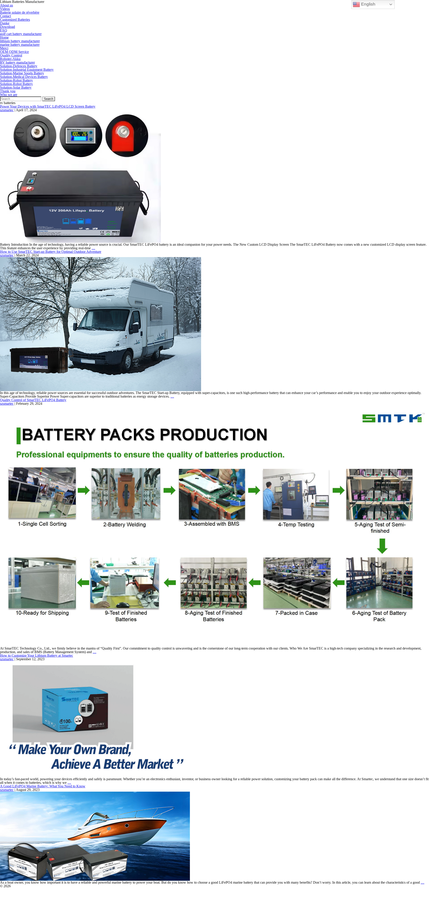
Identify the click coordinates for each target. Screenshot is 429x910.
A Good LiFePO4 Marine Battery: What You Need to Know (42, 786)
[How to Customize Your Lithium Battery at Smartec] (92, 719)
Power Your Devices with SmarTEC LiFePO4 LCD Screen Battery (47, 106)
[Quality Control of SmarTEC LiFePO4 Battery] (214, 526)
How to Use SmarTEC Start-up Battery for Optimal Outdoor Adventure (50, 252)
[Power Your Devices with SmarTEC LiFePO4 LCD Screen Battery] (80, 177)
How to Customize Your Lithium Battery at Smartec (36, 655)
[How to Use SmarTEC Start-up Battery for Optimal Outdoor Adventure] (100, 324)
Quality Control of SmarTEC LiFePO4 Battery (33, 400)
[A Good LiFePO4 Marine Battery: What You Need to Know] (95, 836)
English (367, 4)
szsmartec (7, 110)
